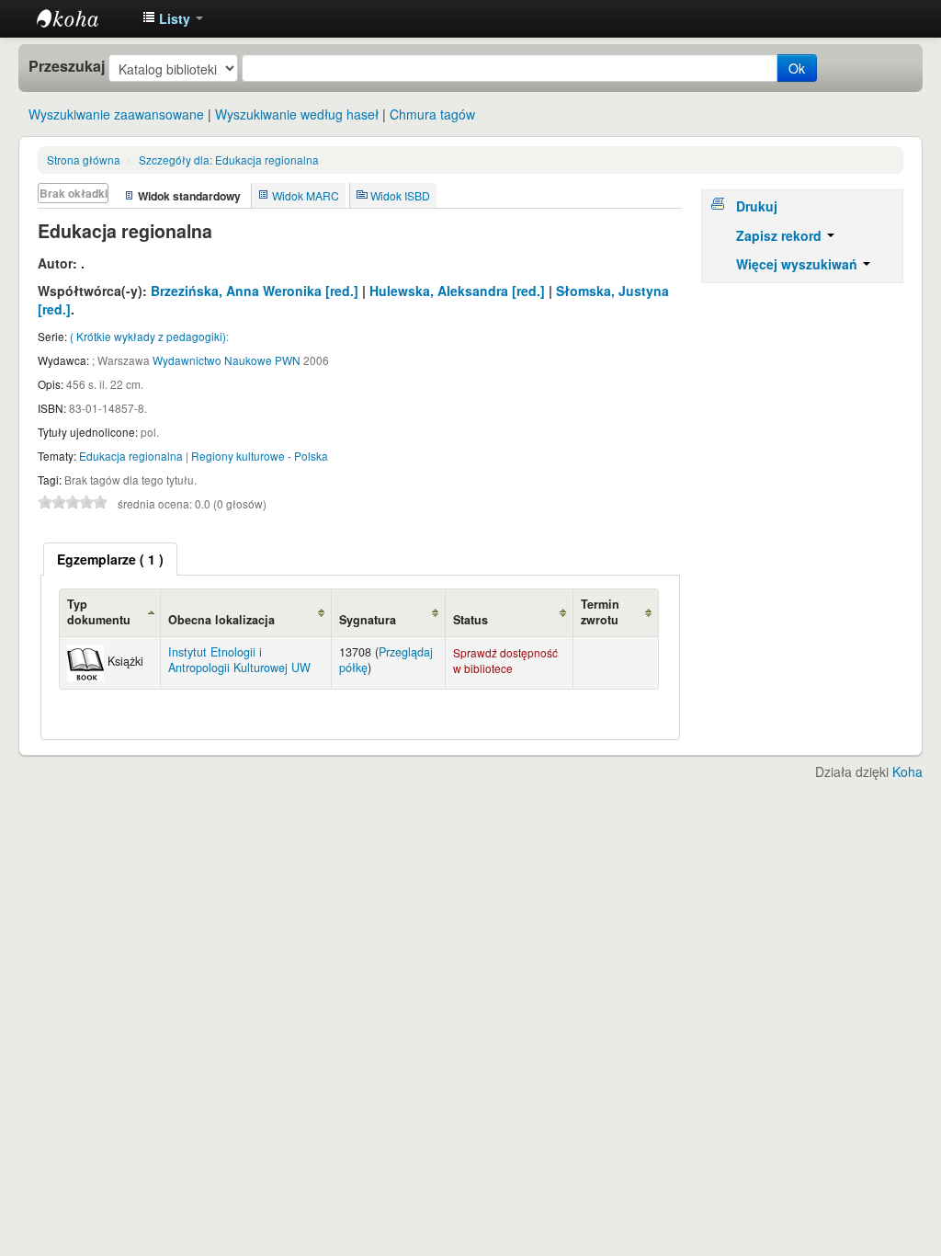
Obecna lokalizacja (221, 619)
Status (470, 619)
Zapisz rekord (780, 235)
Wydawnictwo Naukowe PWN (226, 360)
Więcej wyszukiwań (798, 264)
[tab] (110, 559)
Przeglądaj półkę (386, 660)
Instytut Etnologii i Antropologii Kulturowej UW (83, 18)
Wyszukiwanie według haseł (297, 114)
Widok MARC (305, 195)
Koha (907, 771)
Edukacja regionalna (229, 159)
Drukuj (756, 206)
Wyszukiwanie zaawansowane (116, 114)
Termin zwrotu (600, 612)
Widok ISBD (400, 195)
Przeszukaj (66, 66)
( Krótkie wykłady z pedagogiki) (148, 336)
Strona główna (83, 159)
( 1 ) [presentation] (110, 559)
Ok (796, 68)
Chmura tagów (432, 114)
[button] (173, 18)
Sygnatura (367, 619)
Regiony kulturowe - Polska (259, 455)
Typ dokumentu (98, 612)
